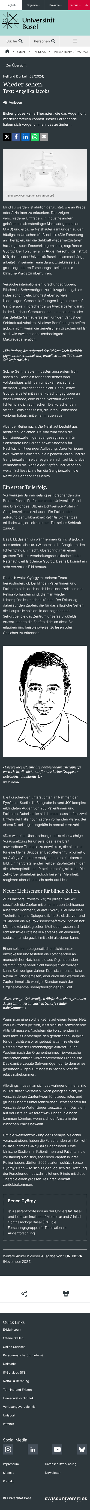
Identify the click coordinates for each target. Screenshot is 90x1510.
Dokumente (56, 5)
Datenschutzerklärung (60, 1464)
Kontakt (8, 1481)
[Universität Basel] (28, 20)
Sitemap (8, 1472)
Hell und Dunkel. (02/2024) (70, 52)
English (11, 5)
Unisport (9, 1415)
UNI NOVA (39, 52)
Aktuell (21, 52)
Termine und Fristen (17, 1389)
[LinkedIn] (33, 1450)
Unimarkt (9, 1364)
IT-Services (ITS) (15, 1372)
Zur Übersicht (16, 65)
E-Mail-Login (12, 1329)
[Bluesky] (82, 1450)
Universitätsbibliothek (18, 1398)
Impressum (11, 1464)
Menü (75, 41)
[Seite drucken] (66, 1293)
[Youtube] (57, 1450)
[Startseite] (7, 52)
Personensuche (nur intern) (23, 1355)
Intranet (8, 1424)
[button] (7, 137)
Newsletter (53, 1472)
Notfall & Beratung (16, 1381)
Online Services (14, 1347)
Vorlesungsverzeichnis (19, 1406)
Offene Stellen (13, 1338)
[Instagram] (8, 1450)
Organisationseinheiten (36, 5)
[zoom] (45, 169)
